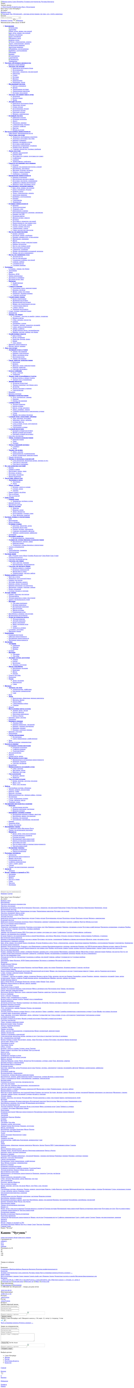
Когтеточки (16, 663)
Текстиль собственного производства (13, 904)
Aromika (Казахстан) (34, 555)
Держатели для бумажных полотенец (25, 137)
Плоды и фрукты (18, 712)
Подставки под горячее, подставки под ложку (28, 156)
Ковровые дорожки (19, 728)
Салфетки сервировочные (17, 862)
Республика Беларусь (12, 1361)
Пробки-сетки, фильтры (21, 147)
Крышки (15, 198)
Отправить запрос (7, 1348)
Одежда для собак (15, 675)
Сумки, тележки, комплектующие (20, 311)
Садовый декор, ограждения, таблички (14, 1013)
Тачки (15, 441)
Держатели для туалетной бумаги (20, 578)
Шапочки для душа (19, 772)
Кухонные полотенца (20, 119)
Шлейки (15, 649)
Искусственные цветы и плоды (11, 1149)
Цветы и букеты (18, 716)
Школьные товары (15, 631)
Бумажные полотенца (20, 747)
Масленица (25, 828)
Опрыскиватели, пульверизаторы (24, 453)
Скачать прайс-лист (36, 1276)
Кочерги (15, 364)
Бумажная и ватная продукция (11, 1166)
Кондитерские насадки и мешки (23, 179)
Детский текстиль (7, 916)
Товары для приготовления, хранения (21, 867)
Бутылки (15, 165)
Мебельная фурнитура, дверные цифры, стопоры (25, 795)
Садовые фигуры (18, 422)
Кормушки (16, 670)
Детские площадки (19, 404)
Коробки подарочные (20, 849)
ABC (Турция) (13, 555)
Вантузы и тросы (14, 577)
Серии (8, 1226)
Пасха (32, 828)
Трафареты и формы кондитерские (24, 182)
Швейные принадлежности (18, 344)
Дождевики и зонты (7, 1043)
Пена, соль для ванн (19, 784)
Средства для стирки (8, 1083)
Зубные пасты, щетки (16, 756)
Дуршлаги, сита (18, 209)
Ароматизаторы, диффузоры (22, 689)
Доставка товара (34, 1273)
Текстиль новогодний (20, 846)
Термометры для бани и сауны (23, 501)
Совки (15, 684)
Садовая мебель (6, 1010)
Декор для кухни (6, 930)
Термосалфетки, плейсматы (22, 161)
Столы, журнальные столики (18, 798)
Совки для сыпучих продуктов (23, 230)
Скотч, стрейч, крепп (16, 863)
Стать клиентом (23, 1273)
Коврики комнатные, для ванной (24, 724)
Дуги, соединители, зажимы (22, 397)
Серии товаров (24, 1276)
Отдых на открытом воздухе (10, 1105)
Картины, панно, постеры (17, 717)
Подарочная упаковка (8, 1212)
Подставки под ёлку (19, 842)
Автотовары (13, 270)
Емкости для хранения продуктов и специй (27, 167)
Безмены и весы (18, 191)
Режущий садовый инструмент (23, 434)
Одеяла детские (18, 107)
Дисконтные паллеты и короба (64, 1276)
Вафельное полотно (19, 117)
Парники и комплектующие (10, 1006)
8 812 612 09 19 (6, 1290)
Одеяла (15, 75)
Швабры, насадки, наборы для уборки (25, 332)
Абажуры (16, 508)
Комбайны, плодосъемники (22, 196)
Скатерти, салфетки (19, 126)
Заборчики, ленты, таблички (22, 420)
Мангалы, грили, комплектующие (24, 365)
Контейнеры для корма (20, 668)
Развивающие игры (19, 612)
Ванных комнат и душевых (22, 568)
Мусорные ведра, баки (16, 279)
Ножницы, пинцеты (19, 761)
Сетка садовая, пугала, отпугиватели (25, 423)
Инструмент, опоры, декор (17, 471)
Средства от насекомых (20, 464)
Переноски (12, 677)
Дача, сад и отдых (7, 985)
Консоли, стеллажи (15, 793)
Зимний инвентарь (7, 1001)
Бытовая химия (6, 1080)
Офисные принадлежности (18, 636)
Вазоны (11, 467)
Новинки (4, 20)
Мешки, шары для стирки (21, 291)
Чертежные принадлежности (18, 640)
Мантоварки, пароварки (21, 239)
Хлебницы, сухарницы (20, 174)
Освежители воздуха (16, 557)
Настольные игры (19, 357)
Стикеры (16, 705)
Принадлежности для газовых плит (24, 223)
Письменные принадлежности (19, 638)
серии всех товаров (24, 1237)
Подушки (16, 77)
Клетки (15, 661)
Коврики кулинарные (20, 177)
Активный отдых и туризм (10, 987)
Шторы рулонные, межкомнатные (20, 742)
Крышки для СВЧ (18, 214)
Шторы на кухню (18, 130)
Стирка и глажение (7, 966)
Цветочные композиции (21, 714)
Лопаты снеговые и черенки (22, 388)
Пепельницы (13, 733)
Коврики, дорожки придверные (23, 726)
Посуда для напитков (20, 258)
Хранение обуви (14, 823)
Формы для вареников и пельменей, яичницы (28, 251)
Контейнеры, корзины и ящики (11, 1198)
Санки (15, 626)
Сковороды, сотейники (20, 249)
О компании (5, 1269)
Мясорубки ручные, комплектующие (25, 242)
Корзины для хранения (20, 818)
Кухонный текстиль (7, 920)
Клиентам (4, 1271)
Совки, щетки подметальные (22, 327)
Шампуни (16, 777)
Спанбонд (16, 446)
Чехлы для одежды (15, 825)
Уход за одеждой (14, 496)
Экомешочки (17, 202)
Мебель (11, 877)
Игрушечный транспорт (21, 606)
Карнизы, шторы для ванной (18, 584)
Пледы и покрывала (19, 86)
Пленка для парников (20, 401)
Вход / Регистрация (28, 7)
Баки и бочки (17, 335)
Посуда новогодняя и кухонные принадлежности (29, 844)
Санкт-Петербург (18, 1)
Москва (7, 1357)
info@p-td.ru (17, 7)
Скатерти (16, 160)
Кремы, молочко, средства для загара (25, 781)
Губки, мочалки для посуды (22, 320)
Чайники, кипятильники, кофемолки (25, 533)
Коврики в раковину (19, 140)
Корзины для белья (19, 290)
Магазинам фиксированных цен (86, 1276)
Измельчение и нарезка (20, 211)
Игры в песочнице (19, 622)
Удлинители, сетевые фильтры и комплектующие (17, 1075)
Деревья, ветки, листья (20, 710)
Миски (15, 240)
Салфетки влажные (19, 749)
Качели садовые (18, 406)
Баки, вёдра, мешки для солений (23, 188)
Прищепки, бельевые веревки (23, 293)
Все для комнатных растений (10, 1038)
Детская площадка (19, 619)
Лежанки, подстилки (20, 665)
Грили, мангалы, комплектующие (12, 990)
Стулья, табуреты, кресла (17, 800)
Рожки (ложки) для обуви (17, 492)
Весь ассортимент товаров (10, 1276)
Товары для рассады (15, 457)
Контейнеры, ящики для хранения (24, 816)
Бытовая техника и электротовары (12, 1062)
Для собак (16, 656)
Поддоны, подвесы (15, 473)
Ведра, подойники (19, 337)
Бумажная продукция (16, 635)
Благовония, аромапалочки (22, 691)
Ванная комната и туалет (9, 1090)
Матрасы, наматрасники (21, 114)
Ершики (15, 321)
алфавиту (4, 1241)
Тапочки (15, 490)
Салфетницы (17, 158)
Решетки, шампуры (19, 367)
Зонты (15, 483)
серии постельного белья (9, 1237)
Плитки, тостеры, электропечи (23, 529)
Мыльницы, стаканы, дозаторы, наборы (22, 587)
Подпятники (13, 797)
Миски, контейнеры (7, 1127)
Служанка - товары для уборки (19, 269)
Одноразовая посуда (15, 860)
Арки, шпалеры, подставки (22, 418)
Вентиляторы (13, 520)
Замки (11, 272)
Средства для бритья (19, 763)
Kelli (10, 518)
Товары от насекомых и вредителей (13, 1034)
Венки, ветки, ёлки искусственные (24, 833)
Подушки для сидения (20, 93)
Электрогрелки (14, 552)
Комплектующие (18, 439)
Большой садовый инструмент (23, 431)
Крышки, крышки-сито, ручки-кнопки (25, 237)
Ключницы (12, 719)
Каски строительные (19, 299)
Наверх (3, 1386)
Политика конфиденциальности (46, 1269)
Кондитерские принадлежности (11, 937)
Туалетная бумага (18, 751)
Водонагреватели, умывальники (23, 538)
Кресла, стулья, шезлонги (21, 408)
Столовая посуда (18, 263)
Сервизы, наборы (18, 262)
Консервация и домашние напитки (12, 941)
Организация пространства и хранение (14, 1193)
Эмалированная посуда (25, 133)
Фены (11, 548)
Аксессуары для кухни (8, 925)
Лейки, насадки (18, 452)
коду (2, 1243)
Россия (7, 1359)
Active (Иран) (23, 555)
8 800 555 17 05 (6, 1294)
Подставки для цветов (16, 475)
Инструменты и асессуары (10, 1171)
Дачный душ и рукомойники (22, 379)
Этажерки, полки (14, 802)
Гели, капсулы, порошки (21, 562)
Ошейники (16, 645)
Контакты (50, 1)
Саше (14, 693)
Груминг (11, 650)
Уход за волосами (6, 1180)
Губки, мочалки (18, 768)
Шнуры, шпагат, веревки (17, 346)
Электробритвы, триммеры (18, 550)
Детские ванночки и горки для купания (22, 598)
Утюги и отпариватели (16, 547)
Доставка (44, 1)
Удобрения (16, 374)
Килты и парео (18, 98)
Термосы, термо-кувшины (21, 172)
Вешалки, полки (18, 510)
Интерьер (12, 876)
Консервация (5, 902)
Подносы (16, 219)
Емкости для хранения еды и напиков (13, 934)
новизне (3, 1246)
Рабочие (15, 284)
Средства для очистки (16, 436)
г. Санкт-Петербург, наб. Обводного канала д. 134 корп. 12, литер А (57, 1280)
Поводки (16, 647)
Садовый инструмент (8, 1017)
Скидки (10, 20)
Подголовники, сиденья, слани (23, 513)
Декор (3, 1143)
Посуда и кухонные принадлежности (13, 923)
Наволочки (16, 73)
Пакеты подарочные (19, 851)
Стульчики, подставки (16, 629)
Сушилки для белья (19, 295)
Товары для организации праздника (21, 830)
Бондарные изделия (15, 504)
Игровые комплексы (19, 605)
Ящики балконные (15, 476)
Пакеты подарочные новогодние (24, 841)
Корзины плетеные (15, 394)
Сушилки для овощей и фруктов (23, 531)
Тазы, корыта (17, 343)
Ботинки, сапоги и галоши (21, 487)
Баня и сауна (5, 1052)
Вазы (10, 694)
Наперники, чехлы (19, 82)
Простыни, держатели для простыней (25, 72)
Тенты (15, 448)
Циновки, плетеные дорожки (22, 730)
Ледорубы (16, 387)
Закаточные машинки (20, 195)
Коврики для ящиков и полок (22, 142)
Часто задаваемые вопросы (49, 1273)
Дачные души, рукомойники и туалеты (14, 997)
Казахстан (8, 1362)
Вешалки (4, 1194)
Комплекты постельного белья (23, 68)
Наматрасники (17, 80)
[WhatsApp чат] (29, 1281)
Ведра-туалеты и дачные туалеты (24, 378)
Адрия (56, 555)
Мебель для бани (6, 1059)
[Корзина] (19, 20)
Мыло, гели (16, 782)
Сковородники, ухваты (20, 228)
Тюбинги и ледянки (19, 628)
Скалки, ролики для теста (21, 226)
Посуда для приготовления (10, 950)
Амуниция (4, 1115)
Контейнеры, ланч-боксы (21, 168)
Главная (3, 1226)
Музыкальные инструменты (18, 615)
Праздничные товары (8, 1203)
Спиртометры (17, 200)
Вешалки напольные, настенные (23, 809)
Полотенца (16, 96)
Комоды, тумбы (14, 791)
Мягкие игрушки (18, 610)
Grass (52, 555)
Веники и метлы (18, 318)
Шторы (15, 87)
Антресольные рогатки (20, 807)
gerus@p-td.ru (5, 1301)
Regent (15, 133)
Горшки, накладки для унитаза (19, 594)
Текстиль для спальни (8, 906)
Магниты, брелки (18, 700)
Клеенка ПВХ (17, 154)
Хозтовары (12, 885)
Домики (15, 659)
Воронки (16, 205)
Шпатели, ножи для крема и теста (24, 184)
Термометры (13, 313)
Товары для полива (7, 1029)
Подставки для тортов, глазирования (25, 181)
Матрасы (16, 79)
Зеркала (11, 707)
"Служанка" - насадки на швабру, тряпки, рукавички (30, 316)
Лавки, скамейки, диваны (21, 409)
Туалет (3, 1133)
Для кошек (16, 654)
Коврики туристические (21, 353)
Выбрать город (6, 12)
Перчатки (4, 962)
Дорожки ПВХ (18, 723)
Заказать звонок (6, 1316)
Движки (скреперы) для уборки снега (25, 385)
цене (2, 1244)
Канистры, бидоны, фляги (21, 339)
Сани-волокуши (18, 390)
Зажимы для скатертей (20, 152)
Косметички (13, 765)
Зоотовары (12, 874)
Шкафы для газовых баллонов (23, 415)
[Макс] (36, 1281)
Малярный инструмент (20, 300)
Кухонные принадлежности (10, 944)
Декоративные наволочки (21, 91)
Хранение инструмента (20, 309)
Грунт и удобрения (7, 994)
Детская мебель (14, 596)
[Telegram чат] (6, 1281)
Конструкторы (17, 608)
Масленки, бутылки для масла (23, 170)
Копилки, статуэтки (15, 731)
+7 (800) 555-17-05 (19, 1280)
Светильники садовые (20, 427)
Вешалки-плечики (19, 811)
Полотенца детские (19, 110)
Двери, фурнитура (19, 511)
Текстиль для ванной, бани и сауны (13, 913)
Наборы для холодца (19, 244)
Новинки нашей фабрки (17, 64)
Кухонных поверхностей (21, 570)
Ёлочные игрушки (19, 837)
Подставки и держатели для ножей (24, 221)
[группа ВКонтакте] (44, 1281)
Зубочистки (12, 855)
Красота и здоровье (7, 1164)
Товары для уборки (7, 974)
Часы (10, 740)
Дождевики (16, 482)
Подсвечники (17, 737)
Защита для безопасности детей (19, 599)
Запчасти (12, 870)
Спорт (11, 881)
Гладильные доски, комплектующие (25, 288)
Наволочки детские (19, 105)
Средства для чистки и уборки (11, 1087)
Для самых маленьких (20, 603)
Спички (11, 865)
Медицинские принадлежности (19, 856)
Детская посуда (18, 256)
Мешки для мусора (15, 858)
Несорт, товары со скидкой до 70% (12, 1222)
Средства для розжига (20, 369)
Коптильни (16, 362)
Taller (10, 133)
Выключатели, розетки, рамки (23, 541)
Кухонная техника (7, 1066)
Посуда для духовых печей (21, 246)
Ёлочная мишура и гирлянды (22, 835)
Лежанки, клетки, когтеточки (11, 1124)
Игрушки (4, 1099)
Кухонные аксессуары (20, 527)
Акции (51, 1276)
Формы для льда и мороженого (23, 253)
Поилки (15, 673)
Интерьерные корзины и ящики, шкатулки (27, 814)
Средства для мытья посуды (18, 559)
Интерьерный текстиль (8, 909)
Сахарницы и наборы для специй (24, 260)
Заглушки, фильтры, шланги (18, 582)
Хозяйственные (18, 283)
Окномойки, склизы (19, 323)
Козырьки (12, 392)
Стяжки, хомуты (18, 307)
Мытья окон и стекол (20, 571)
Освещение (12, 534)
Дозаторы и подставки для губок (24, 138)
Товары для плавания (20, 351)
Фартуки (15, 128)
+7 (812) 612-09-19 (7, 7)
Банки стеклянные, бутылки (22, 189)
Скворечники (17, 425)
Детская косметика (15, 753)
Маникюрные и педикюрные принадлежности (28, 760)
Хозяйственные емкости (9, 980)
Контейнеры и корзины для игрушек (21, 614)
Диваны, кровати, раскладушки (19, 789)
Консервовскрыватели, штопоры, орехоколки (28, 212)
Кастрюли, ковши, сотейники (22, 235)
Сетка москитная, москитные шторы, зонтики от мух (30, 460)
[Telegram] (2, 1321)
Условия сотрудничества (32, 1)
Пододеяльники (18, 70)
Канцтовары (5, 1110)
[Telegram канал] (17, 1281)
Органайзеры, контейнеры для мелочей (26, 819)
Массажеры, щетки (19, 770)
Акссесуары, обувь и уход (9, 1041)
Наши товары (5, 1274)
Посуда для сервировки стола (11, 955)
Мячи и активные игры (20, 355)
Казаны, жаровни (18, 233)
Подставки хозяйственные (21, 144)
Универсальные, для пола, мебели (24, 573)
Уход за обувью (14, 494)
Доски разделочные (19, 207)
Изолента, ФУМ (14, 274)
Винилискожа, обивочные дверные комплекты (28, 698)
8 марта (18, 828)
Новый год (4, 1207)
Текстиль (12, 883)
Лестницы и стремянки (16, 277)
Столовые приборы (19, 265)
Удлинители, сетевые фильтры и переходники (28, 545)
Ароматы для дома (7, 1138)
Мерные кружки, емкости (21, 218)
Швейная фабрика (15, 1269)
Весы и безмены (14, 522)
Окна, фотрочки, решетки (21, 515)
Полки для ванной (15, 589)
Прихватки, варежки (19, 123)
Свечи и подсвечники (8, 1159)
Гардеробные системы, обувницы (20, 788)
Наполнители (17, 682)
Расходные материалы (8, 1215)
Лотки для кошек (18, 680)
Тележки (15, 443)
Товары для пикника (19, 358)
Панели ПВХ (17, 702)
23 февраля (12, 828)
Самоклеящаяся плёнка (20, 703)
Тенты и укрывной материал (10, 1025)
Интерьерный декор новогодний (23, 839)
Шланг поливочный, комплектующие (25, 455)
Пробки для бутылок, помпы (22, 225)
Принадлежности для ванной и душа (13, 1177)
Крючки (11, 821)
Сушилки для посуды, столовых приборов (27, 149)
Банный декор (5, 1054)
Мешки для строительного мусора (24, 304)
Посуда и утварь (14, 879)
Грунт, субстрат (18, 372)
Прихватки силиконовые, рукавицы (25, 145)
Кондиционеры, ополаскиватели (23, 564)
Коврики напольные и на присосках (21, 585)
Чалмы (15, 100)
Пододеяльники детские (21, 108)
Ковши (15, 341)
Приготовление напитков (21, 248)
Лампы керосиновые (16, 276)
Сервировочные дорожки (21, 124)
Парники (16, 399)
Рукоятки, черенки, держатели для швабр (26, 325)
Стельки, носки (18, 489)
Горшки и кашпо (14, 469)
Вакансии (25, 1269)
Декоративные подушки (21, 89)
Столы (15, 413)
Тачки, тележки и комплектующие (12, 1022)
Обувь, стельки (6, 1047)
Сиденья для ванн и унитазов (18, 591)
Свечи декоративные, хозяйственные (25, 738)
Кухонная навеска (19, 216)
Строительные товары (8, 969)
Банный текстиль (14, 503)
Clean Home (46, 555)
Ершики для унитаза (15, 580)
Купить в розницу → (65, 1273)
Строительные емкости (20, 306)
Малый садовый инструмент (22, 432)
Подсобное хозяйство (8, 1071)
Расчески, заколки (19, 775)
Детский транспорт (19, 621)
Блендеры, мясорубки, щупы (22, 526)
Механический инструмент (22, 302)
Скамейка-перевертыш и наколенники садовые (28, 411)
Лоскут (15, 121)
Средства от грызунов (20, 462)
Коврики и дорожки (7, 1154)
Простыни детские (19, 112)
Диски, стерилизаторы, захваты (23, 193)
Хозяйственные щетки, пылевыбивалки (26, 330)
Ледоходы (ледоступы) (20, 383)
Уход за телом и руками (8, 1184)
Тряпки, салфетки (18, 328)
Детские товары (6, 1096)
